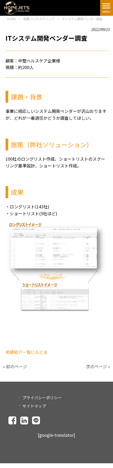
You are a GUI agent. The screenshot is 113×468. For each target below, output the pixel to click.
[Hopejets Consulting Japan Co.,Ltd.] (17, 7)
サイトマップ (34, 406)
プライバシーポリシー (42, 397)
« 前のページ (15, 366)
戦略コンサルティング (39, 19)
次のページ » (98, 366)
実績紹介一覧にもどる (27, 352)
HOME (11, 19)
